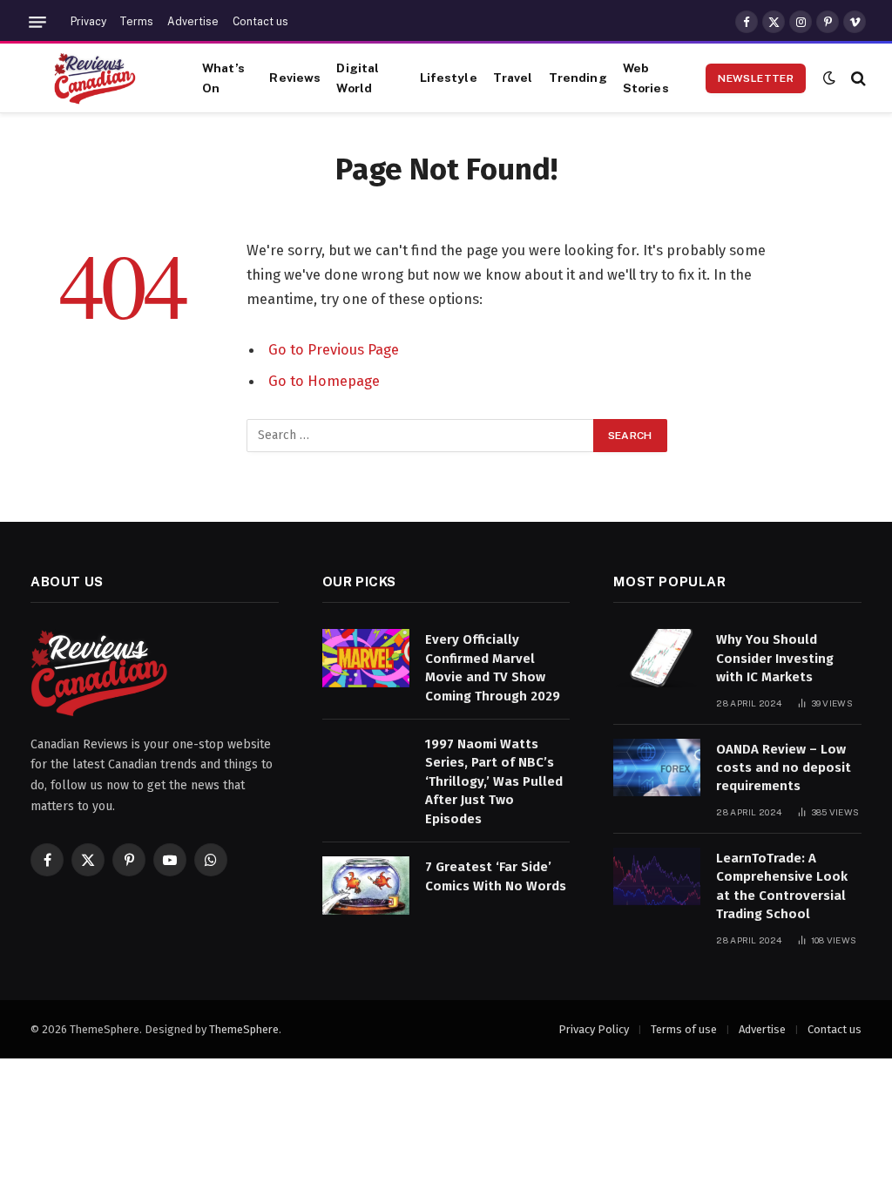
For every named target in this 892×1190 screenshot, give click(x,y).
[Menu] (37, 22)
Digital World (357, 77)
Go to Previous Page (333, 349)
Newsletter (756, 78)
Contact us (260, 22)
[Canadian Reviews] (95, 78)
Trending (578, 78)
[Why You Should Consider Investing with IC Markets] (656, 658)
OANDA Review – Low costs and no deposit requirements (783, 767)
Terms (136, 22)
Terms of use (684, 1029)
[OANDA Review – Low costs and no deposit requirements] (656, 768)
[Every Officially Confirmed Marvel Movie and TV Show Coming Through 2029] (365, 658)
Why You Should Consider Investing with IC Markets (775, 658)
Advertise (193, 22)
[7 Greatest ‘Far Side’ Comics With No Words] (365, 885)
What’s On (223, 77)
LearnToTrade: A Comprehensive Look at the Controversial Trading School (782, 886)
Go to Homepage (324, 380)
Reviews (295, 78)
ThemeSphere (244, 1029)
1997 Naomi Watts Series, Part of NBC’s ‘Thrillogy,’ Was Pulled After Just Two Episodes (494, 781)
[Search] (857, 78)
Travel (513, 78)
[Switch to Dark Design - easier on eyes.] (829, 78)
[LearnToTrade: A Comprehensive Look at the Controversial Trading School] (656, 877)
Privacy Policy (593, 1029)
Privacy (88, 22)
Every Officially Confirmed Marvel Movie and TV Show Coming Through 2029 (492, 667)
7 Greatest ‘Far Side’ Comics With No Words (495, 876)
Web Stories (646, 77)
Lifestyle (448, 78)
